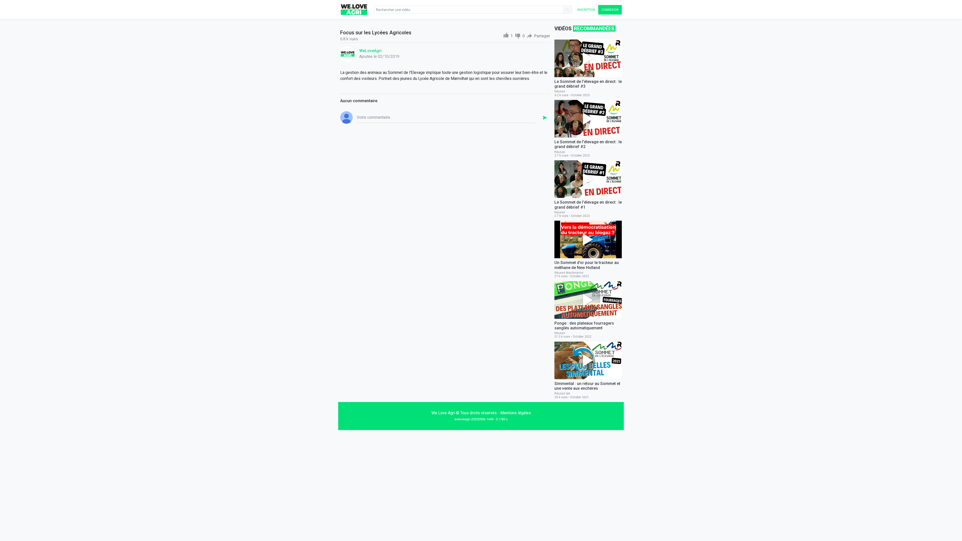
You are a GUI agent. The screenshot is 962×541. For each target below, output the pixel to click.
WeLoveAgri (370, 50)
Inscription (586, 10)
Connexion (610, 10)
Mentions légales (515, 413)
